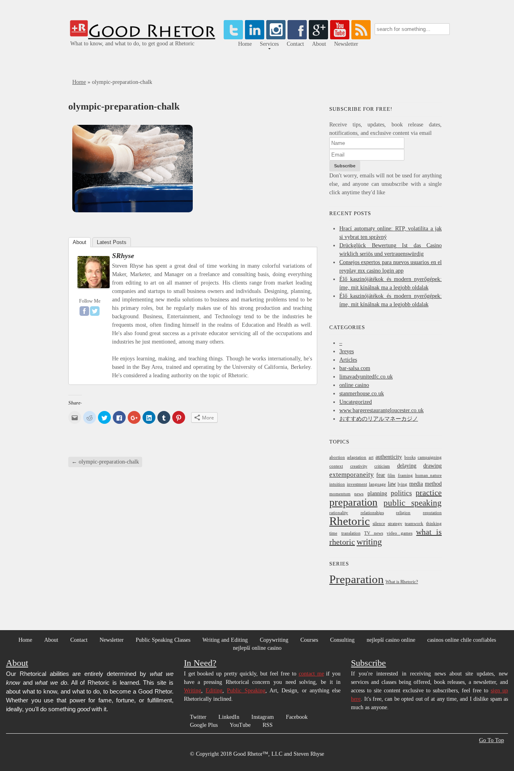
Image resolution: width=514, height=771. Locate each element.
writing (369, 542)
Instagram (262, 717)
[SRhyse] (93, 290)
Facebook (297, 717)
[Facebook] (84, 311)
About (319, 44)
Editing (214, 691)
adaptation (356, 457)
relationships (372, 513)
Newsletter (346, 44)
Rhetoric (349, 521)
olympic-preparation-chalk (105, 462)
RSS (268, 725)
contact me (311, 674)
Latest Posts (111, 242)
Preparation (356, 579)
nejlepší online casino (257, 648)
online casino (354, 385)
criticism (382, 466)
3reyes (346, 351)
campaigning (430, 457)
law (392, 483)
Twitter (198, 717)
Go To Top (491, 740)
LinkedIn (228, 717)
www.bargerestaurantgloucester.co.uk (381, 410)
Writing (192, 691)
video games (399, 533)
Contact (295, 44)
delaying (406, 465)
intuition (337, 484)
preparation (353, 502)
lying (402, 484)
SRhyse (123, 256)
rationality (338, 513)
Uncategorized (355, 402)
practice (429, 492)
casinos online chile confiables (461, 640)
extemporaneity (351, 474)
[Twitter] (233, 38)
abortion (337, 457)
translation (351, 533)
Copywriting (274, 640)
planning (377, 493)
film (391, 475)
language (377, 484)
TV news (373, 533)
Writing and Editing (225, 640)
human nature (428, 475)
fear (380, 475)
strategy (395, 523)
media (416, 483)
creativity (358, 466)
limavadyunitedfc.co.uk (366, 377)
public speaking (412, 503)
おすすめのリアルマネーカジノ (378, 419)
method (433, 483)
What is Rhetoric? (402, 582)
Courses (309, 640)
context (336, 466)
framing (405, 475)
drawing (432, 465)
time (333, 533)
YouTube (240, 725)
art (371, 457)
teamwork (414, 523)
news (358, 494)
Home (245, 44)
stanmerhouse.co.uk (361, 394)
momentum (340, 494)
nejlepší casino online (391, 640)
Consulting (342, 640)
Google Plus (204, 725)
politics (401, 493)
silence (379, 523)
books (410, 457)
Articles (348, 360)
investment (357, 484)
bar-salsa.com (354, 368)
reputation (432, 513)
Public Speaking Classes (163, 640)
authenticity (388, 457)
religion (403, 513)
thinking (434, 523)
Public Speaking (246, 691)
